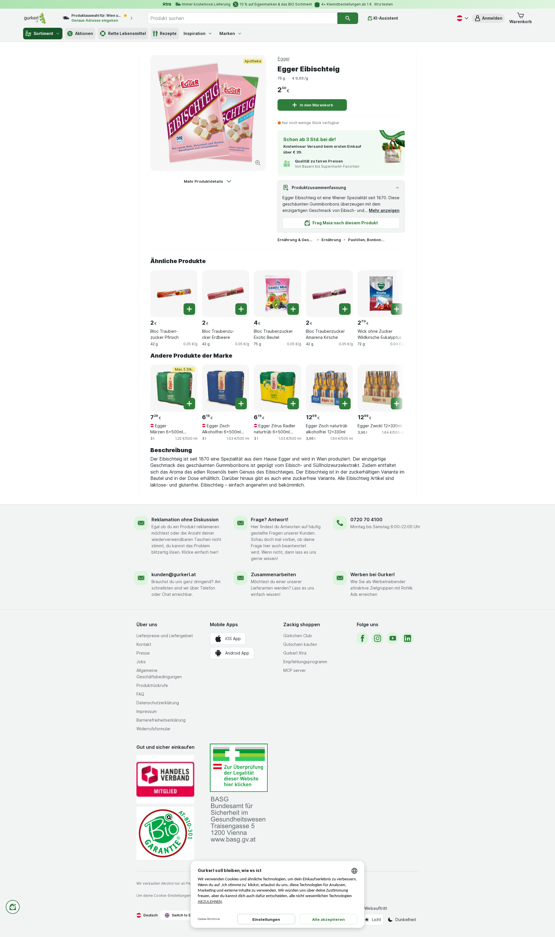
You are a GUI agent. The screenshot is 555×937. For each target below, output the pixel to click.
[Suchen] (347, 18)
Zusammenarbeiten (273, 574)
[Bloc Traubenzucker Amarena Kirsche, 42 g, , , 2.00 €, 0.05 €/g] (329, 293)
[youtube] (392, 638)
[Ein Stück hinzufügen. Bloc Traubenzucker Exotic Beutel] (293, 309)
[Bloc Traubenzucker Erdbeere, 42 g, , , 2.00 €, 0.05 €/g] (225, 293)
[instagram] (377, 638)
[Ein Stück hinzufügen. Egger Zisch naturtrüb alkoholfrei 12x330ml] (345, 403)
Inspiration (195, 33)
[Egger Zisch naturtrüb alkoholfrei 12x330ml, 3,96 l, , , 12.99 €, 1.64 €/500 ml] (329, 388)
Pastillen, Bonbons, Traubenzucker (366, 239)
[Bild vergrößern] (257, 162)
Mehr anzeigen (384, 210)
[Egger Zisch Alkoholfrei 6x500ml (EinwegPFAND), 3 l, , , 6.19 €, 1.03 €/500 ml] (225, 388)
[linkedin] (407, 638)
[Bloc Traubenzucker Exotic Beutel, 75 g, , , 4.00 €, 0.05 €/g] (277, 293)
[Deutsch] (461, 18)
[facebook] (362, 638)
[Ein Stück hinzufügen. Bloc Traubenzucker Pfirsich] (189, 309)
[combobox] (242, 18)
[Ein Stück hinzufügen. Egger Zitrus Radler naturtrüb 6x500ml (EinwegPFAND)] (293, 403)
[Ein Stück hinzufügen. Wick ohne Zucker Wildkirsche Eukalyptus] (396, 309)
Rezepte (168, 33)
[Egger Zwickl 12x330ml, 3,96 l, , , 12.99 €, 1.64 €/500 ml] (381, 388)
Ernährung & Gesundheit (296, 239)
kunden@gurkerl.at (173, 574)
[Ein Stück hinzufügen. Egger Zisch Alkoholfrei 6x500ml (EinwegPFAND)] (241, 403)
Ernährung (331, 239)
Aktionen (84, 33)
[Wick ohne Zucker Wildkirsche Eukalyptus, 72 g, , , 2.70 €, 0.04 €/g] (381, 293)
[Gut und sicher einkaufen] (165, 833)
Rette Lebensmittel (127, 33)
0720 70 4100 (366, 519)
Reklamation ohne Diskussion (185, 519)
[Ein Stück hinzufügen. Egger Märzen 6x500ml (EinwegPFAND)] (189, 403)
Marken (227, 33)
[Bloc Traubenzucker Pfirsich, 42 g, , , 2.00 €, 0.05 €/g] (173, 293)
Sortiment (43, 33)
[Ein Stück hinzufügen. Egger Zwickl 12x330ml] (396, 403)
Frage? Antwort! (269, 519)
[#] (239, 768)
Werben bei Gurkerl (372, 574)
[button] (488, 18)
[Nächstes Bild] (393, 291)
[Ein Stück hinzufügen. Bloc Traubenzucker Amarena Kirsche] (345, 309)
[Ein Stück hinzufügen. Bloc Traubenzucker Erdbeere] (241, 309)
